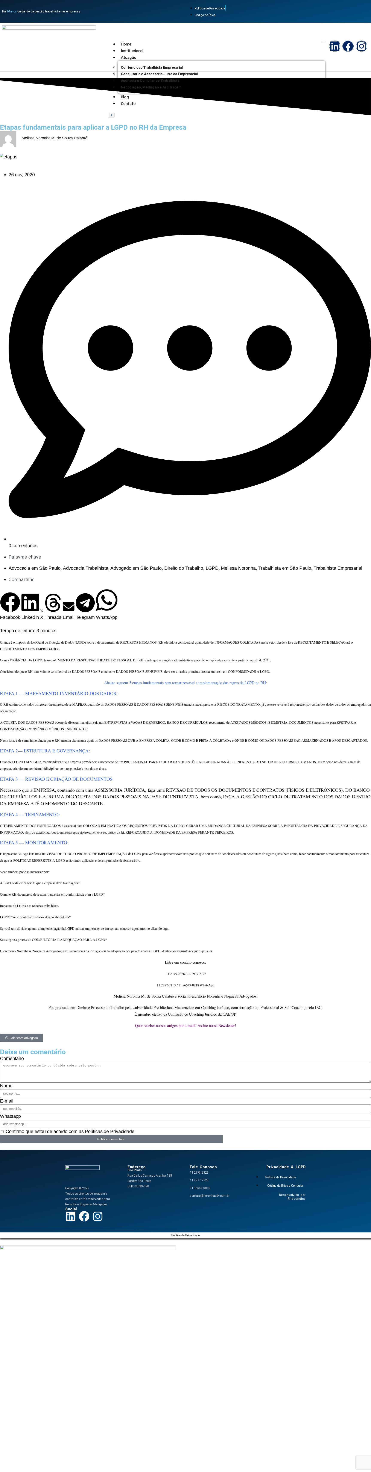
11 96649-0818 (200, 1188)
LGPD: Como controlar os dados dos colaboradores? (35, 917)
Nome (6, 1085)
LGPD (212, 568)
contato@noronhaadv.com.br (210, 1195)
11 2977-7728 (199, 1180)
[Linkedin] (334, 46)
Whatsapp (10, 1116)
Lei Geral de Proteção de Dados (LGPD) (58, 642)
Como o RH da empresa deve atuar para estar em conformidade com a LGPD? (52, 894)
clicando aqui (160, 928)
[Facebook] (348, 46)
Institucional (132, 50)
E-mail (6, 1101)
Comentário (12, 1058)
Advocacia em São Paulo (35, 568)
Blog (125, 96)
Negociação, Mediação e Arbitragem (151, 87)
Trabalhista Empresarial (338, 568)
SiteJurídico (296, 1198)
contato (185, 962)
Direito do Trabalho (183, 568)
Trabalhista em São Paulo (284, 568)
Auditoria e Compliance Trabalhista (150, 80)
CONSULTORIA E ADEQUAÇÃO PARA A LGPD (68, 939)
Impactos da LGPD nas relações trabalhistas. (29, 905)
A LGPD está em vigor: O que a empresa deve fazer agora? (39, 883)
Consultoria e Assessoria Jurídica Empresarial (159, 74)
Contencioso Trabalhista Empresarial (152, 67)
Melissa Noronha (238, 568)
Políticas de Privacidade (109, 1131)
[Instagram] (361, 46)
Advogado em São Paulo (136, 568)
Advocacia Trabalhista (85, 568)
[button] (10, 606)
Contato (128, 103)
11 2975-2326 (199, 1172)
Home (126, 44)
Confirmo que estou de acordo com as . (71, 1131)
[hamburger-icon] (323, 41)
